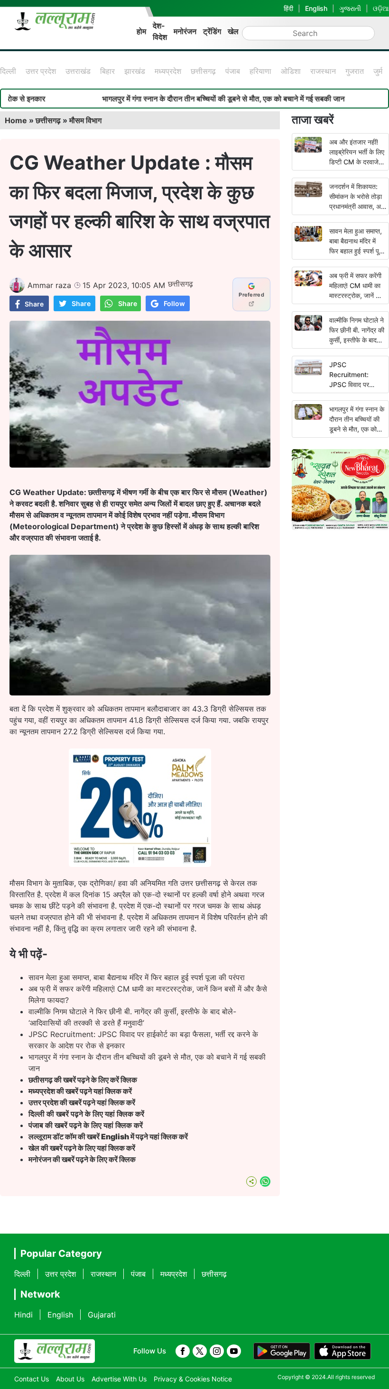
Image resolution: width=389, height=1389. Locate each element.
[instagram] (217, 1351)
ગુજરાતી (350, 8)
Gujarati (102, 1314)
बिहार (107, 71)
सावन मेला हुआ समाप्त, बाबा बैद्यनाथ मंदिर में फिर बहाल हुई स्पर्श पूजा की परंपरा (136, 977)
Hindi (23, 1314)
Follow (174, 303)
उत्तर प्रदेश (41, 71)
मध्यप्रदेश (168, 71)
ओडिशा (291, 71)
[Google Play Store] (281, 1351)
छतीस (83, 1079)
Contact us (31, 1379)
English (316, 8)
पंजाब (232, 71)
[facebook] (182, 1351)
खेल (233, 31)
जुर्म (377, 71)
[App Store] (342, 1351)
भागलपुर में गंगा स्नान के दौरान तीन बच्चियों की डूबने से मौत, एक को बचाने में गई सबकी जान (183, 98)
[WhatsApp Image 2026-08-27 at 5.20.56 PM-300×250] (140, 864)
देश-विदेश (160, 31)
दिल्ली (8, 71)
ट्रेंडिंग (212, 31)
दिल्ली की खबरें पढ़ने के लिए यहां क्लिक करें (86, 1113)
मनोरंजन (185, 31)
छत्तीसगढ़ (203, 71)
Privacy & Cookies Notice (193, 1379)
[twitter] (200, 1351)
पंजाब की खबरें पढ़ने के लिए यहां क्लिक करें (85, 1125)
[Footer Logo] (54, 1351)
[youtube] (234, 1351)
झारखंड (134, 71)
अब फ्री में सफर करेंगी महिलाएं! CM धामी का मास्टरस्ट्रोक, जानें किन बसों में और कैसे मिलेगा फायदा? (357, 295)
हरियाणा (260, 71)
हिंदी (288, 8)
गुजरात (354, 71)
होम (141, 31)
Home (16, 120)
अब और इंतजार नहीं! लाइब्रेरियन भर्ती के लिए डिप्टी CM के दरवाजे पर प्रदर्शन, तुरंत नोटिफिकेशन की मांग (356, 162)
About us (70, 1379)
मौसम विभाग (85, 120)
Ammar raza (49, 285)
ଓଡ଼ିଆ (381, 8)
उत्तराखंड (78, 71)
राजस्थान (323, 71)
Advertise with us (119, 1379)
